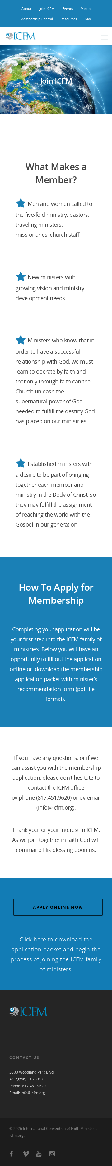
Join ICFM (46, 8)
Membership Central (36, 18)
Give (88, 18)
